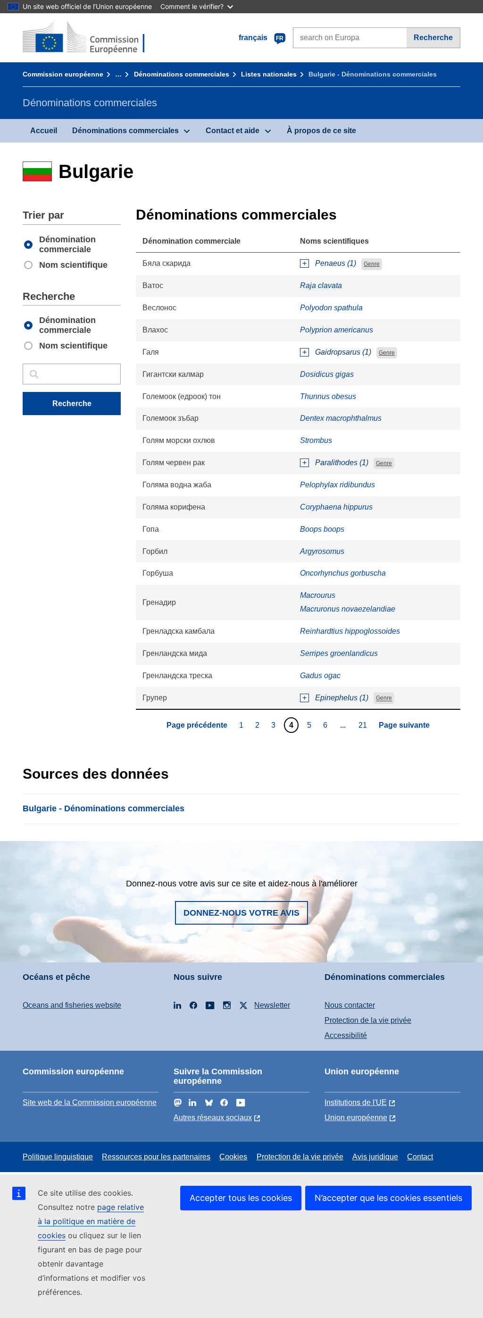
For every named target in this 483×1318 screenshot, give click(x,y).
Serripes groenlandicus (339, 653)
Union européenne (356, 1118)
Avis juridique (375, 1157)
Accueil (43, 131)
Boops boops (322, 529)
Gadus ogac (320, 676)
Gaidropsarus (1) (343, 352)
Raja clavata (321, 285)
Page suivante (404, 725)
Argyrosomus (322, 551)
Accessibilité (346, 1035)
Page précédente (197, 725)
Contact (420, 1157)
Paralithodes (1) (341, 463)
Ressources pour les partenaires (156, 1157)
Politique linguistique (58, 1157)
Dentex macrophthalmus (341, 418)
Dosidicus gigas (327, 374)
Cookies (233, 1157)
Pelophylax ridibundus (337, 485)
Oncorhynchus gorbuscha (343, 573)
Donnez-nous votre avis (241, 913)
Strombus (316, 440)
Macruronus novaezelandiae (347, 609)
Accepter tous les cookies (241, 1198)
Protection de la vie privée (368, 1020)
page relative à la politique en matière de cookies (91, 1221)
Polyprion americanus (336, 330)
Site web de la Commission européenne (90, 1102)
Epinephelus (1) (341, 698)
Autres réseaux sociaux (213, 1118)
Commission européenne (63, 74)
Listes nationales (269, 74)
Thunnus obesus (328, 396)
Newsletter (272, 1005)
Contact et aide (232, 131)
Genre (372, 264)
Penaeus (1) (335, 263)
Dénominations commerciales (181, 74)
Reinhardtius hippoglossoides (350, 631)
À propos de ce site (321, 131)
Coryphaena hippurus (336, 507)
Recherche (433, 38)
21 (363, 725)
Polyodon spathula (331, 308)
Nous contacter (350, 1005)
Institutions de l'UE (356, 1102)
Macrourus (317, 595)
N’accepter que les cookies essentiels (388, 1198)
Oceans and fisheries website (72, 1005)
